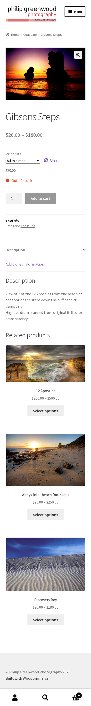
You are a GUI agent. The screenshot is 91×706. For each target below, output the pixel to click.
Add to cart (40, 198)
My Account (15, 698)
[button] (78, 55)
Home (15, 34)
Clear (54, 160)
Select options (45, 410)
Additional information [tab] (25, 264)
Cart (70, 693)
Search (45, 698)
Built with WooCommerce (27, 678)
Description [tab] (15, 249)
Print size (14, 153)
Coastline (30, 34)
